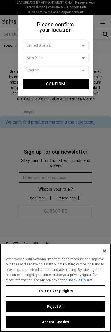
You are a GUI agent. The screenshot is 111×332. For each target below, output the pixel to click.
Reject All (55, 306)
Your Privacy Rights (55, 291)
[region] (55, 288)
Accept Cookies (55, 322)
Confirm (55, 84)
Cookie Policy (80, 280)
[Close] (104, 251)
